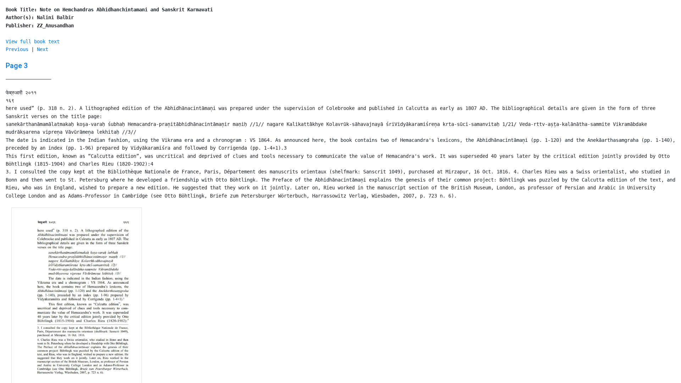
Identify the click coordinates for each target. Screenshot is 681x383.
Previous (17, 49)
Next (42, 49)
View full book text (33, 41)
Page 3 (17, 65)
